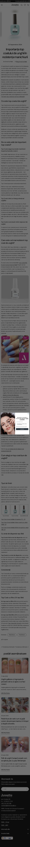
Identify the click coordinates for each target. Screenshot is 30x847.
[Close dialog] (28, 413)
